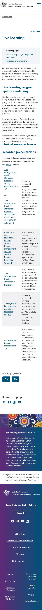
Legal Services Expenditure (32, 586)
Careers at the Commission (20, 540)
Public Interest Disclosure (10, 597)
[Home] (20, 4)
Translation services (20, 547)
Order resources (20, 561)
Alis (7, 165)
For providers (7, 17)
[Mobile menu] (39, 4)
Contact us (20, 533)
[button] (32, 31)
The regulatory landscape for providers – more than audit (11, 309)
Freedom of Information (10, 589)
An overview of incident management (10, 343)
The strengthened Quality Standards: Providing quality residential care (11, 177)
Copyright (32, 594)
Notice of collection (32, 601)
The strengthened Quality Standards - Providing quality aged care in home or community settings (10, 211)
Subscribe (21, 513)
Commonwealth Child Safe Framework (32, 576)
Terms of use (10, 581)
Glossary (20, 554)
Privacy (10, 574)
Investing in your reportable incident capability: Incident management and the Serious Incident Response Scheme (10, 247)
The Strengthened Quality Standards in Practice (10, 279)
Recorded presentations (16, 61)
